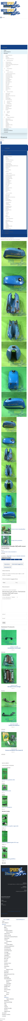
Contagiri (6, 952)
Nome (4, 614)
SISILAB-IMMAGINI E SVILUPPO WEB (14, 911)
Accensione (9, 980)
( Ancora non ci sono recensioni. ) (9, 551)
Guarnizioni (6, 966)
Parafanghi (6, 977)
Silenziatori (6, 1000)
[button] (4, 137)
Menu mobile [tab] (6, 919)
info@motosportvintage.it (21, 891)
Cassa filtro (6, 938)
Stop (5, 1003)
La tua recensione (6, 598)
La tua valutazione (6, 597)
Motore (5, 975)
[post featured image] (9, 637)
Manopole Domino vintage (14, 686)
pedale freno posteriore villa (8, 779)
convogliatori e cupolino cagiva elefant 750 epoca (13, 826)
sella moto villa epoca (7, 807)
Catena (7, 66)
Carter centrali (7, 935)
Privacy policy (4, 913)
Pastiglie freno (7, 985)
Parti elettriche (9, 99)
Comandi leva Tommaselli (14, 648)
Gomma (6, 964)
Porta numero (7, 989)
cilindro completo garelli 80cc (8, 859)
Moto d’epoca (5, 922)
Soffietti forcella (8, 1008)
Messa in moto (10, 91)
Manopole (12, 685)
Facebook (3, 559)
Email (3, 618)
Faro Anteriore (7, 957)
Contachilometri (8, 950)
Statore (6, 1010)
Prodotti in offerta (6, 1014)
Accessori (4, 1013)
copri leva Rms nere (6, 790)
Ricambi (6, 53)
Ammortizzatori (9, 55)
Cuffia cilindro (10, 72)
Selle (5, 996)
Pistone (12, 749)
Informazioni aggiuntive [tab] (17, 564)
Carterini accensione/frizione (12, 64)
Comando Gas (7, 949)
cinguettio (8, 559)
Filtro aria (6, 958)
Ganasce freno (7, 963)
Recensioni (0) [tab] (7, 567)
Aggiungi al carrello (6, 557)
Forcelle (6, 960)
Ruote (7, 109)
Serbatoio (8, 115)
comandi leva (12, 646)
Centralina (9, 103)
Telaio (5, 1005)
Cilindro (7, 70)
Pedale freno (12, 724)
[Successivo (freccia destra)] (1, 1020)
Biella (5, 927)
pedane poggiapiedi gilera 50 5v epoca (11, 842)
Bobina (7, 982)
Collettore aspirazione (9, 946)
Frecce (5, 961)
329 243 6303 (24, 887)
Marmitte (6, 972)
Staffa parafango (9, 120)
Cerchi (7, 992)
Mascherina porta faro (10, 95)
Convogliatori (7, 954)
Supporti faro (8, 127)
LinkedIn (13, 559)
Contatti (6, 132)
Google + (17, 559)
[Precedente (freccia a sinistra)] (0, 1020)
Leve (7, 90)
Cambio (6, 929)
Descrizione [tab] (7, 564)
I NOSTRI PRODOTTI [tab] (20, 919)
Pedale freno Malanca (14, 725)
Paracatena (9, 68)
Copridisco (6, 955)
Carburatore (7, 933)
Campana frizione (10, 58)
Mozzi (8, 112)
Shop (3, 921)
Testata (6, 1006)
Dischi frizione (10, 60)
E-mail (20, 559)
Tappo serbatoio (10, 117)
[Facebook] (1, 894)
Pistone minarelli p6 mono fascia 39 (14, 750)
